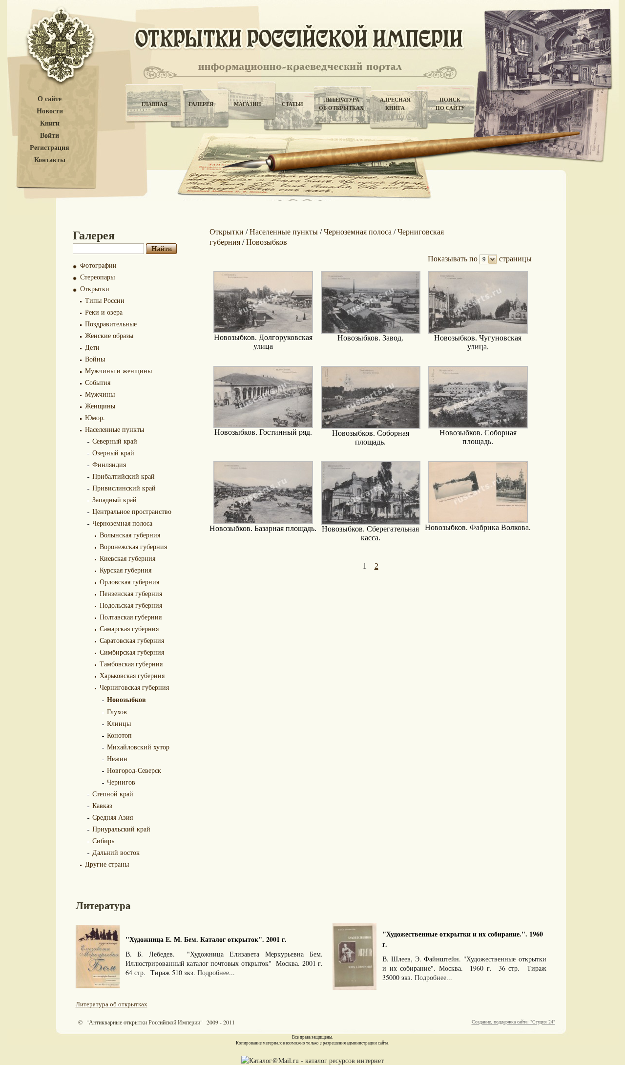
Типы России (105, 300)
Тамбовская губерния (131, 663)
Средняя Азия (112, 817)
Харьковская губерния (132, 675)
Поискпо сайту (450, 104)
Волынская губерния (130, 534)
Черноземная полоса (122, 523)
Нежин (117, 758)
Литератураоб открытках (341, 104)
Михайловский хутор (138, 746)
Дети (92, 347)
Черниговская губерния (134, 687)
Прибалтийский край (123, 476)
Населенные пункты (114, 429)
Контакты (49, 160)
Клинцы (119, 723)
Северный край (114, 441)
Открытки (94, 288)
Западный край (114, 499)
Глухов (117, 711)
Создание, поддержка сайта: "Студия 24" (513, 1021)
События (97, 382)
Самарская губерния (129, 628)
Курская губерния (125, 570)
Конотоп (119, 735)
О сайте (50, 99)
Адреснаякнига (395, 104)
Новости (50, 111)
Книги (50, 123)
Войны (95, 358)
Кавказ (102, 805)
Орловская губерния (129, 581)
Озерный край (113, 452)
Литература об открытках (111, 1004)
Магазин (247, 104)
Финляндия (109, 464)
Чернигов (121, 782)
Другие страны (107, 864)
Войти (49, 135)
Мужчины (100, 394)
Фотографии (98, 265)
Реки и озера (104, 312)
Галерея (200, 104)
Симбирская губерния (132, 652)
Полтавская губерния (131, 616)
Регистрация (49, 147)
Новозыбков (126, 699)
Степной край (112, 793)
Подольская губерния (131, 605)
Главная (154, 104)
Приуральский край (121, 828)
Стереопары (97, 276)
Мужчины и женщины (118, 370)
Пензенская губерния (131, 593)
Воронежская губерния (133, 546)
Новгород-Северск (134, 770)
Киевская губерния (127, 558)
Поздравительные (111, 323)
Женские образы (109, 335)
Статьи (292, 104)
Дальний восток (116, 852)
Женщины (100, 405)
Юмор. (95, 417)
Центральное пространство (131, 511)
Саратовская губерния (132, 640)
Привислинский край (124, 487)
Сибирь (103, 840)
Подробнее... (216, 972)
